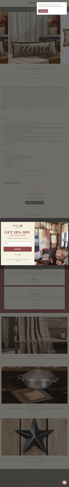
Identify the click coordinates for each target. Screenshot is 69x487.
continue (17, 249)
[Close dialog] (65, 224)
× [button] (65, 3)
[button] (64, 482)
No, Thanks (17, 254)
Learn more (43, 11)
